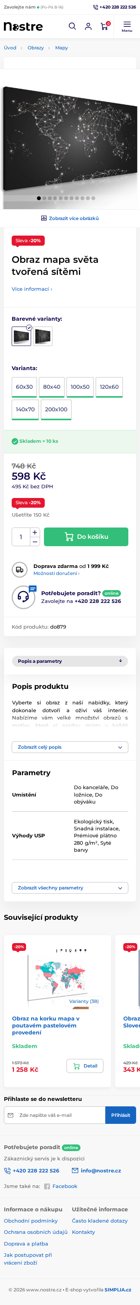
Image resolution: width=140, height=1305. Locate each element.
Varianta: (24, 368)
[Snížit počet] (35, 542)
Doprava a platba (26, 1243)
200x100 (56, 409)
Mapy (61, 48)
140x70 (25, 409)
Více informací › (32, 289)
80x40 (51, 386)
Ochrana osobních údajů (36, 1232)
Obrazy (36, 48)
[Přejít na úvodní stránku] (23, 26)
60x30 (24, 386)
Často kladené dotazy (100, 1221)
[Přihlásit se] (88, 26)
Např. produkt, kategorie (53, 61)
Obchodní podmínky (31, 1221)
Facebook (64, 1186)
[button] (72, 26)
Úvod (10, 48)
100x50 (80, 386)
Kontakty (83, 1232)
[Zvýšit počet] (35, 532)
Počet (21, 537)
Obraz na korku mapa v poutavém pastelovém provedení (45, 1025)
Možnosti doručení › (56, 573)
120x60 (109, 386)
